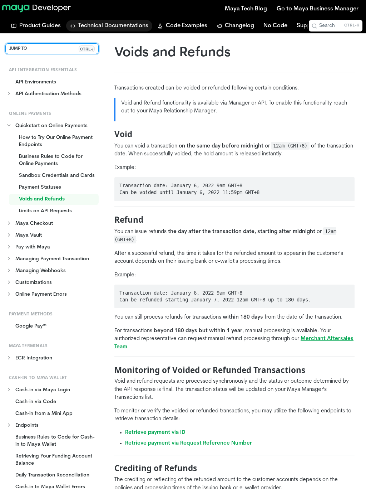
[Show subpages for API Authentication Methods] (9, 93)
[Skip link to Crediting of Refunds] (110, 468)
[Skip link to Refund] (110, 220)
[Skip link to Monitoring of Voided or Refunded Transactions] (110, 370)
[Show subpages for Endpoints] (9, 425)
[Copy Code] (346, 183)
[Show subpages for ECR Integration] (9, 357)
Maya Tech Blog (246, 9)
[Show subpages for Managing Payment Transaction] (9, 258)
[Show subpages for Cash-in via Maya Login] (9, 389)
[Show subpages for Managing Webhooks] (9, 270)
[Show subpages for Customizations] (9, 282)
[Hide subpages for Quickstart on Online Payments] (9, 125)
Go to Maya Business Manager (317, 9)
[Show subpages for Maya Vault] (9, 235)
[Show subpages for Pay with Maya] (9, 247)
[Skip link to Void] (110, 134)
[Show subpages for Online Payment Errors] (9, 294)
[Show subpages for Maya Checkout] (9, 223)
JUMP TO (51, 49)
